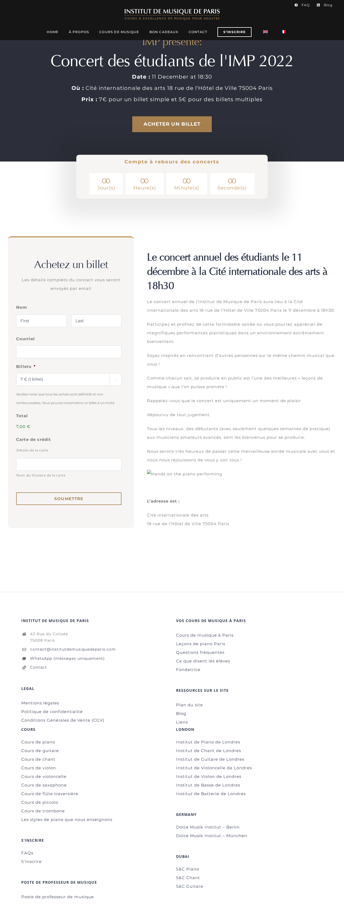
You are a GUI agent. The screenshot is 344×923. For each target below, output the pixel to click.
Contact (38, 667)
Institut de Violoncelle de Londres (214, 767)
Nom (21, 307)
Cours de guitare (40, 750)
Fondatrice (188, 669)
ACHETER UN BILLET (172, 124)
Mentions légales (40, 703)
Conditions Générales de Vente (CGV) (62, 720)
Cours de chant (38, 759)
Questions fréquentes (200, 652)
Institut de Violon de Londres (208, 776)
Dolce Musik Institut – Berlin (208, 827)
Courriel (25, 338)
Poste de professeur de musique (57, 896)
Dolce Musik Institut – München (211, 835)
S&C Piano (187, 869)
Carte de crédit (33, 439)
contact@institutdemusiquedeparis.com (73, 649)
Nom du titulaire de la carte (41, 475)
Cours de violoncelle (43, 776)
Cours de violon (38, 767)
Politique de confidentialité (52, 711)
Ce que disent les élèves (203, 661)
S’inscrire (31, 861)
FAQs (27, 852)
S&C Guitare (189, 886)
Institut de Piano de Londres (208, 742)
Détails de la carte (32, 450)
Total (22, 415)
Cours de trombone (43, 810)
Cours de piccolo (39, 802)
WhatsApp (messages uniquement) (67, 658)
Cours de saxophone (44, 785)
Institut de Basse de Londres (208, 785)
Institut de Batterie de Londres (211, 793)
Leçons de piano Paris (200, 643)
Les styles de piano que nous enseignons (66, 819)
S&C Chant (188, 877)
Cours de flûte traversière (49, 793)
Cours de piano (38, 742)
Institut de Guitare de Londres (210, 759)
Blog (181, 713)
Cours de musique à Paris (205, 635)
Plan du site (189, 704)
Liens (182, 722)
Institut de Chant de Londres (208, 750)
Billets (26, 366)
